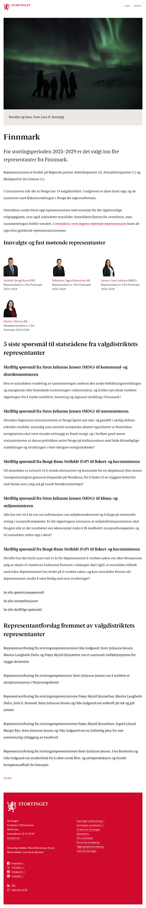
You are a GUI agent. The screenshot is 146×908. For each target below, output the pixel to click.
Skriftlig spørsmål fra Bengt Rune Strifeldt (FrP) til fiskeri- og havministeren (72, 462)
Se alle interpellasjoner (21, 601)
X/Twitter (17, 867)
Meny (138, 5)
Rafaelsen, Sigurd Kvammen (69, 280)
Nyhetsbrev (83, 833)
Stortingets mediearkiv (89, 825)
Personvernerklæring (88, 842)
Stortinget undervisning (89, 821)
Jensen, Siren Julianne (114, 280)
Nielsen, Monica (13, 321)
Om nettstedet (85, 838)
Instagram (17, 872)
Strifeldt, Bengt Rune (16, 280)
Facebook (17, 863)
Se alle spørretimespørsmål (24, 592)
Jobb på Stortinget (86, 850)
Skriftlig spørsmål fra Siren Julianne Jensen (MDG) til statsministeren (66, 412)
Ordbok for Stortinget (88, 829)
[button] (127, 5)
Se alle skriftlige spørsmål (23, 610)
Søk (127, 5)
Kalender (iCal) (19, 890)
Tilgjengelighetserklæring (90, 846)
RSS (13, 885)
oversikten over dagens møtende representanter (90, 224)
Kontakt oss (13, 838)
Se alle (8, 778)
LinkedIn (16, 876)
